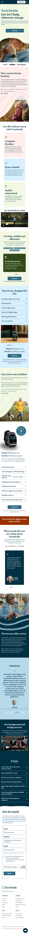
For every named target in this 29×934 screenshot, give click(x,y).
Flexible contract (8, 495)
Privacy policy (18, 913)
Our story (4, 900)
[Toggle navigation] (27, 2)
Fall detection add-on (12, 477)
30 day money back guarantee (12, 499)
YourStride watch (8, 467)
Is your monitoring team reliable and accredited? (12, 793)
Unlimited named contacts (11, 482)
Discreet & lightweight (9, 312)
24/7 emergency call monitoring (13, 471)
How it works (5, 902)
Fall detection (6, 303)
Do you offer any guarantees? (11, 782)
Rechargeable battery (9, 316)
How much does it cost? (9, 773)
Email (6, 846)
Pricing (3, 904)
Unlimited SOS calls (9, 486)
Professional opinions (6, 915)
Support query (19, 900)
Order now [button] (21, 2)
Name (6, 829)
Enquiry (7, 837)
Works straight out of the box (12, 491)
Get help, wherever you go (10, 299)
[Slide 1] (8, 274)
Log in (17, 906)
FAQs (3, 906)
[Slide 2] (12, 274)
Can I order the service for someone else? (10, 768)
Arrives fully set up (8, 308)
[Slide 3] (16, 274)
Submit (9, 873)
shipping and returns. (20, 928)
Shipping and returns (20, 898)
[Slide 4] (20, 274)
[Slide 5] (21, 587)
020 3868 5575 (6, 819)
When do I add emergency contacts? (10, 799)
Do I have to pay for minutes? (11, 777)
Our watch (4, 898)
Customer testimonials (7, 913)
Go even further (7, 321)
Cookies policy (18, 915)
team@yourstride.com (15, 821)
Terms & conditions (19, 917)
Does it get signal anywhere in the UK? (13, 787)
